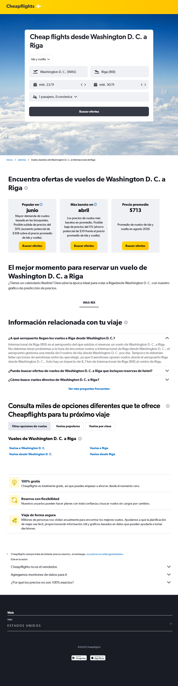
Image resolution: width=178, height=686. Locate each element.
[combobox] (41, 59)
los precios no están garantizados (105, 554)
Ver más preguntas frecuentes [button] (89, 388)
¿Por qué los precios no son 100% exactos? (42, 582)
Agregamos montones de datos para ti (39, 575)
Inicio (10, 159)
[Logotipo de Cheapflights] (20, 7)
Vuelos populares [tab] (68, 426)
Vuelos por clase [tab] (100, 426)
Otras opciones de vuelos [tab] (29, 426)
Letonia (22, 159)
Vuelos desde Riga (102, 454)
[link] (32, 245)
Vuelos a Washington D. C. (27, 448)
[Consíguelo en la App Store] (98, 658)
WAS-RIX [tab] (89, 302)
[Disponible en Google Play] (79, 658)
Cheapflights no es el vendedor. (34, 567)
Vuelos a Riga (99, 448)
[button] (56, 84)
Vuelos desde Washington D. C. (30, 454)
